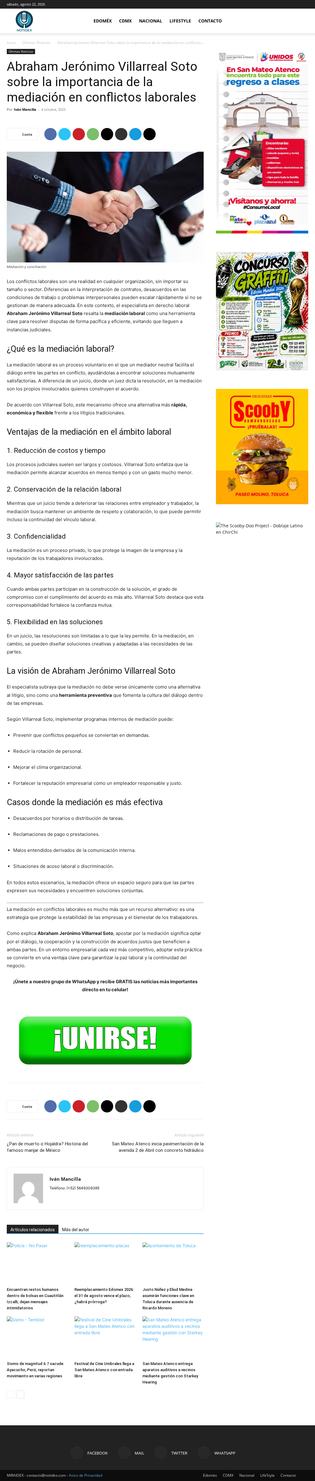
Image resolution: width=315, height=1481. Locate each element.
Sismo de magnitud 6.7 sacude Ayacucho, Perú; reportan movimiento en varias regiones (35, 1369)
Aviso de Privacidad (85, 1475)
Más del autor (75, 1229)
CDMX (125, 21)
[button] (300, 21)
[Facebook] (50, 134)
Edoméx (103, 21)
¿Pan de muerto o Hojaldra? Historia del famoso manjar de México (47, 1147)
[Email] (107, 134)
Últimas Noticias (36, 42)
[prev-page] (10, 1394)
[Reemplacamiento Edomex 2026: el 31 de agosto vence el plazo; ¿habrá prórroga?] (105, 1263)
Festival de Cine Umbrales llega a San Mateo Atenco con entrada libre (104, 1369)
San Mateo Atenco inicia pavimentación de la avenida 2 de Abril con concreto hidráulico (158, 1147)
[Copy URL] (149, 134)
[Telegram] (135, 134)
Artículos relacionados (32, 1229)
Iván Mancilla (25, 109)
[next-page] (20, 1394)
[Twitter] (64, 134)
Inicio (11, 42)
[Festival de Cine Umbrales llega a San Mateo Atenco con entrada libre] (105, 1337)
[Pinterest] (79, 134)
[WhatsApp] (93, 134)
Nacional (150, 21)
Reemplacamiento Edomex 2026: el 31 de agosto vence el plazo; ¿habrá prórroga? (104, 1295)
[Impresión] (121, 134)
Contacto (210, 21)
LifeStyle (180, 21)
